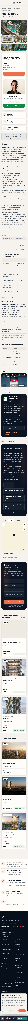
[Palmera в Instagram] (2, 929)
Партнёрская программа (18, 966)
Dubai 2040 (4, 968)
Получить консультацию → (14, 74)
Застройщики (5, 944)
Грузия (16, 926)
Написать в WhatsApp (15, 106)
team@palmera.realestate (7, 932)
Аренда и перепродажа (5, 952)
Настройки (14, 1011)
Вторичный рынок (6, 949)
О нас (16, 960)
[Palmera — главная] (14, 3)
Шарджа (17, 949)
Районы (3, 947)
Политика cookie (19, 993)
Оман (23, 926)
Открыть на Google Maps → (10, 557)
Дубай (16, 942)
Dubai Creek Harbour (6, 983)
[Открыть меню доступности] (2, 1018)
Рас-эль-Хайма (19, 947)
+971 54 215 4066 (5, 934)
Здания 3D (11, 520)
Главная (3, 8)
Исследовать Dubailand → (10, 513)
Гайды (3, 961)
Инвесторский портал (20, 963)
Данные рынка (5, 966)
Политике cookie (6, 1007)
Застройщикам (19, 972)
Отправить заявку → (14, 602)
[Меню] (2, 3)
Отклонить (6, 1011)
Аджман (17, 952)
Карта (4, 520)
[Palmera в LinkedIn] (4, 929)
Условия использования (19, 986)
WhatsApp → (4, 936)
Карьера (17, 974)
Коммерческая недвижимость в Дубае (5, 991)
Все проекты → (23, 616)
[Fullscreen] (3, 524)
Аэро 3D (18, 520)
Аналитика (4, 958)
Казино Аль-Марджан (7, 986)
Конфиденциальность (20, 990)
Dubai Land (17, 8)
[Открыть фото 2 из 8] (7, 39)
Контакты (17, 977)
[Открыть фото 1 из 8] (14, 27)
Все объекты (4, 942)
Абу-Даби (17, 944)
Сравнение (4, 963)
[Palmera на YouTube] (3, 929)
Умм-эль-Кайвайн (19, 954)
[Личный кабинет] (25, 2)
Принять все (23, 1011)
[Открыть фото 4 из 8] (7, 47)
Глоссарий (4, 956)
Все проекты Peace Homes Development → (10, 433)
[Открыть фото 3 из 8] (20, 39)
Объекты (10, 8)
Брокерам (17, 969)
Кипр (10, 926)
